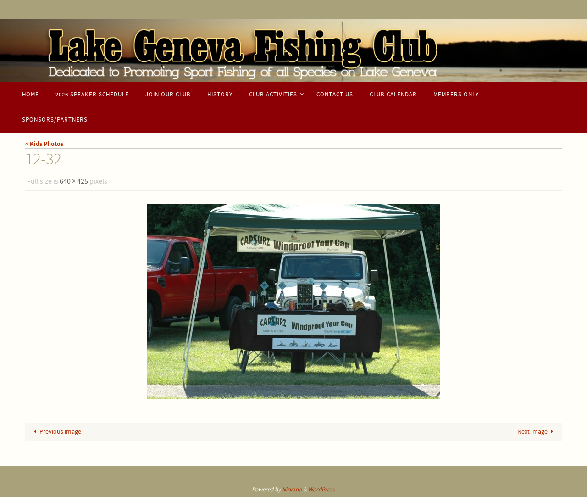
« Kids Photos (44, 144)
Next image (532, 431)
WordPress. (322, 489)
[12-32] (293, 301)
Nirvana (292, 489)
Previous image (60, 431)
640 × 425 (74, 180)
